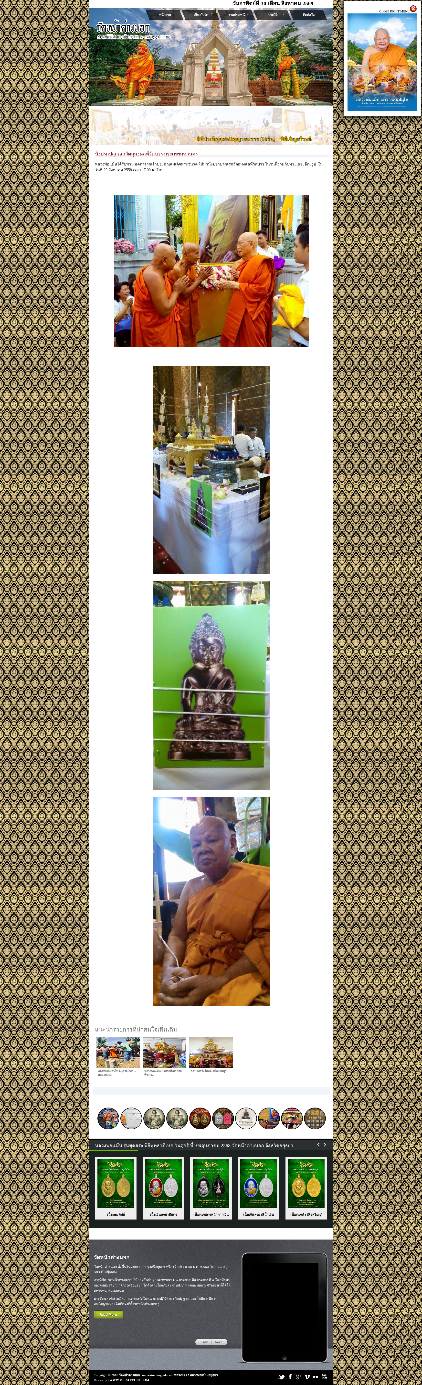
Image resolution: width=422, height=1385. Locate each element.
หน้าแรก (165, 15)
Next (229, 87)
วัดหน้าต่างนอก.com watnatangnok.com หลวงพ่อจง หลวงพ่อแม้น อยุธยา (168, 1375)
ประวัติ (272, 15)
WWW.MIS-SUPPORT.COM (129, 1380)
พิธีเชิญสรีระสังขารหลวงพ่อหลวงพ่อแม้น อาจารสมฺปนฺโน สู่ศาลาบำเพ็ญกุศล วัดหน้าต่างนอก (309, 139)
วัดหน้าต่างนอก (111, 1257)
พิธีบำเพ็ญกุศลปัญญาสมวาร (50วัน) (164, 139)
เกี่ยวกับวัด (201, 15)
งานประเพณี (237, 15)
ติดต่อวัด (309, 15)
